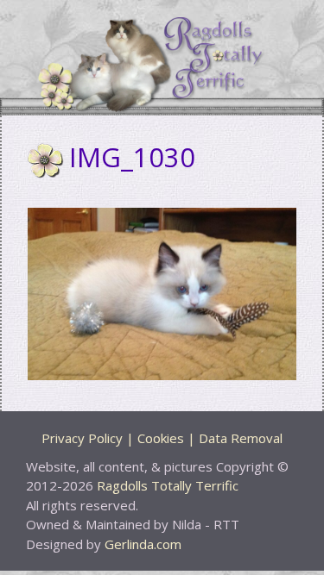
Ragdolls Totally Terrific (167, 485)
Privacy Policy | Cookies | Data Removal (162, 438)
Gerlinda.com (143, 544)
